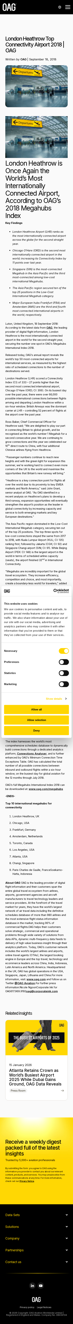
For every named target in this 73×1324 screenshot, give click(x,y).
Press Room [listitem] (18, 1090)
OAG (23, 59)
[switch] (64, 662)
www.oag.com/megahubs (46, 789)
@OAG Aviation (25, 983)
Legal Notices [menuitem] (44, 1307)
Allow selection (36, 719)
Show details (54, 698)
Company (12, 1238)
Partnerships (14, 1250)
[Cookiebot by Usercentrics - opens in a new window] (53, 591)
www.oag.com (36, 979)
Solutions (12, 1227)
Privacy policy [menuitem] (27, 1307)
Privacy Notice (26, 1181)
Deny (36, 730)
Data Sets (12, 1215)
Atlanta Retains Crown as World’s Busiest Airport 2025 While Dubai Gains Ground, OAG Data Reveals (35, 1077)
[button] (67, 6)
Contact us (13, 1262)
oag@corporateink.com (42, 991)
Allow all (36, 709)
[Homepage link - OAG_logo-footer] (36, 1300)
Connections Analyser (32, 753)
